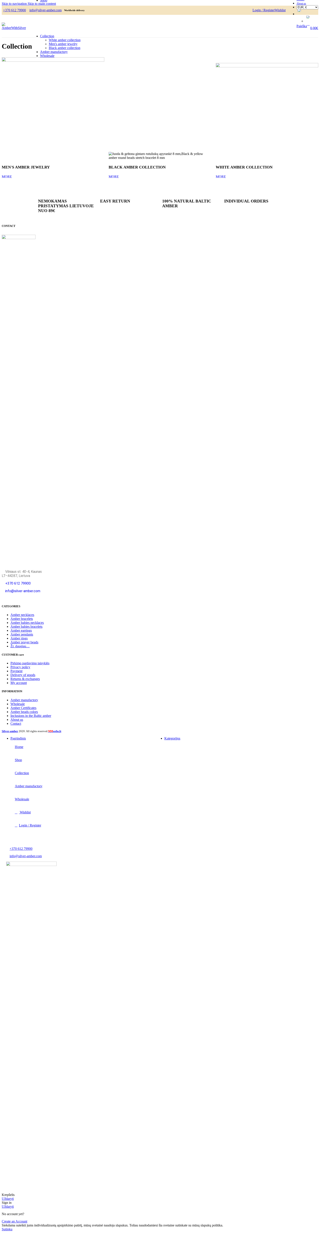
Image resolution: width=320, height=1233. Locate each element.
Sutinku (7, 1229)
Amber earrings (21, 630)
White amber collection (65, 40)
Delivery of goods (22, 675)
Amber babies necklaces (27, 622)
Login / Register (30, 825)
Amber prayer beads (24, 642)
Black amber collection (64, 48)
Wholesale (17, 704)
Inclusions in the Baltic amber (30, 716)
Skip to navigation (15, 3)
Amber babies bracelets (26, 626)
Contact (15, 723)
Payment (16, 671)
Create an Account (14, 1221)
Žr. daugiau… (20, 646)
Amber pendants (21, 634)
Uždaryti (8, 1199)
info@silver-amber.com (22, 591)
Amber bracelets (21, 619)
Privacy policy (20, 667)
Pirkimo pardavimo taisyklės (29, 663)
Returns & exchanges (25, 679)
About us (16, 719)
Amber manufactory (24, 700)
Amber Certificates (23, 708)
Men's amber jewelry (63, 44)
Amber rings (19, 638)
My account (18, 683)
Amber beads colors (24, 712)
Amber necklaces (22, 615)
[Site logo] (14, 28)
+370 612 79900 (14, 10)
